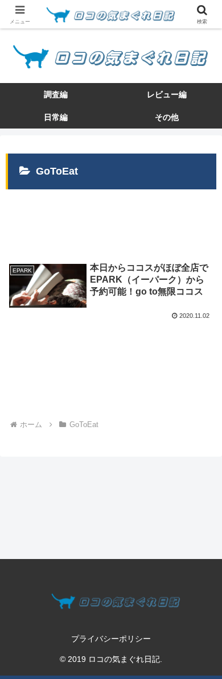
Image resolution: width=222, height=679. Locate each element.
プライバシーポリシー (111, 638)
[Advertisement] (111, 219)
